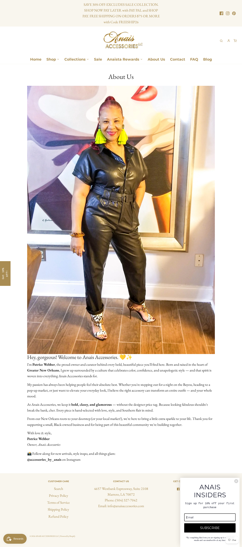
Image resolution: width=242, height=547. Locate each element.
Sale (98, 59)
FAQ (194, 59)
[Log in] (229, 40)
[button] (5, 273)
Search (58, 488)
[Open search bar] (221, 40)
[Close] (236, 481)
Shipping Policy (58, 509)
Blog (207, 59)
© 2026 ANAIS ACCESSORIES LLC (44, 536)
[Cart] (235, 40)
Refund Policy (58, 516)
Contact (177, 59)
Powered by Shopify (67, 536)
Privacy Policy (58, 495)
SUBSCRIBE (210, 528)
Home (35, 59)
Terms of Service (58, 502)
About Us (156, 59)
